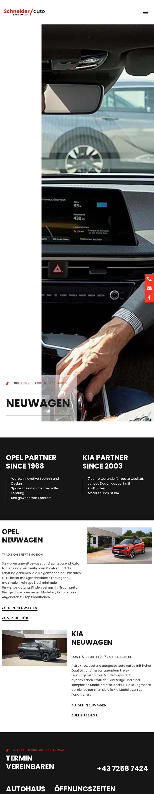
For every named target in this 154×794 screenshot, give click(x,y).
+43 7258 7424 (122, 768)
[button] (146, 12)
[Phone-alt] (149, 279)
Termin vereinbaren (30, 762)
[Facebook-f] (149, 297)
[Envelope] (149, 288)
